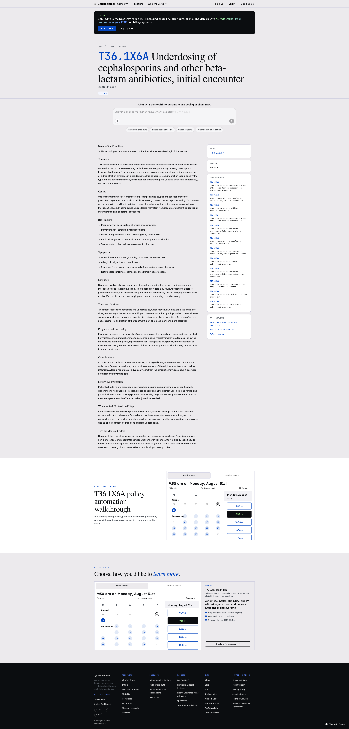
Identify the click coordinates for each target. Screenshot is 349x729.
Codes (101, 46)
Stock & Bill (127, 703)
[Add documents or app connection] (117, 121)
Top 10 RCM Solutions (187, 705)
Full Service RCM (157, 685)
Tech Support (238, 685)
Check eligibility (185, 130)
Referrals (126, 713)
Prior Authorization (130, 689)
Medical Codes (211, 699)
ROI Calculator (212, 708)
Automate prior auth (137, 130)
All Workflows (128, 680)
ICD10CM (111, 46)
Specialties (182, 700)
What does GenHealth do (209, 130)
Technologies (211, 694)
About (207, 680)
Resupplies (127, 699)
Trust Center (99, 699)
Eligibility (126, 694)
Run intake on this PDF (162, 130)
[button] (124, 3)
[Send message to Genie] (231, 121)
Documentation (239, 680)
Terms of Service (240, 699)
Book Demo (247, 3)
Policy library (217, 334)
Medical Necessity (130, 708)
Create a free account (226, 644)
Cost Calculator (212, 713)
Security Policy (239, 694)
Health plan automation (222, 329)
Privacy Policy (238, 689)
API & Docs (155, 697)
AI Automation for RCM (160, 680)
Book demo (189, 475)
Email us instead (232, 475)
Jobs (207, 689)
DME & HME (183, 680)
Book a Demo (106, 28)
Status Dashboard (102, 704)
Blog (207, 685)
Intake (125, 685)
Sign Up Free (127, 28)
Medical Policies (212, 703)
